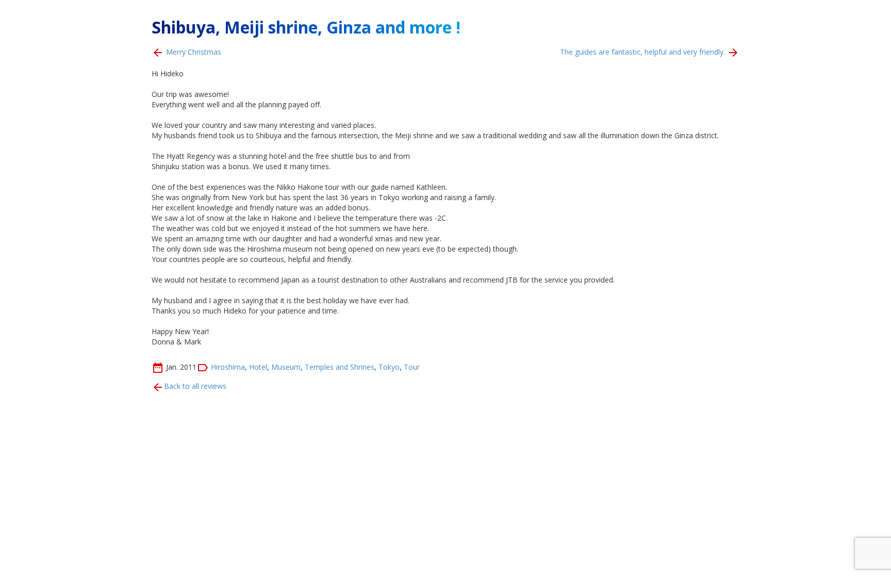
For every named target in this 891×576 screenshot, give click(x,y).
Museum (286, 366)
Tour (412, 366)
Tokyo (389, 366)
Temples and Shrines (339, 366)
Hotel (258, 366)
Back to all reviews (195, 386)
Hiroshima (228, 366)
